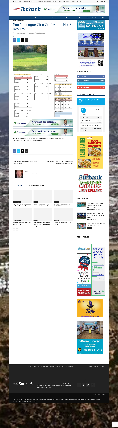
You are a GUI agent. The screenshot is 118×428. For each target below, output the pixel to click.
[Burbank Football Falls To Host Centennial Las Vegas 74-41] (43, 196)
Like (103, 76)
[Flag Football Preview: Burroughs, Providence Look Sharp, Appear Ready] (43, 214)
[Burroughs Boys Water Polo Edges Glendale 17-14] (22, 214)
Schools (45, 18)
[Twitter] (102, 1)
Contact (54, 1)
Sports (37, 18)
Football (36, 202)
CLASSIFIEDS (79, 1)
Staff (15, 36)
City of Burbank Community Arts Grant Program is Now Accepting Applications (59, 162)
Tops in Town (60, 366)
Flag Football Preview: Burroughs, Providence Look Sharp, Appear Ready (42, 224)
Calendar (73, 1)
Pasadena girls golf (37, 140)
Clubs (73, 18)
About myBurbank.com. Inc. (44, 1)
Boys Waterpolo (16, 202)
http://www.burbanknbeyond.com (32, 173)
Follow (102, 80)
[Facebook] (98, 1)
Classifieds (95, 18)
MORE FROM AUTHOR (36, 186)
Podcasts (81, 18)
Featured (53, 18)
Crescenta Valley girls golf (56, 138)
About (90, 366)
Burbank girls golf (32, 138)
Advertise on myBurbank (63, 1)
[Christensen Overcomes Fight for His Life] (63, 214)
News (21, 18)
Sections (22, 20)
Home (15, 18)
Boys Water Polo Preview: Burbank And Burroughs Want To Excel (95, 213)
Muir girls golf (27, 140)
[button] (103, 18)
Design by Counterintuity (99, 395)
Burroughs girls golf (43, 138)
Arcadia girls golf (22, 138)
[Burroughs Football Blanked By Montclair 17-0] (63, 196)
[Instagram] (100, 1)
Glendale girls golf (18, 140)
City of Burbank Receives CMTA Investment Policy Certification (25, 162)
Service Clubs (69, 366)
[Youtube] (104, 1)
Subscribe (101, 87)
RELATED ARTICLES (20, 186)
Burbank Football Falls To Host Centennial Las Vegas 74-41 (96, 223)
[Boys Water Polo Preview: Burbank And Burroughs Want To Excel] (22, 196)
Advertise (102, 366)
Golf (18, 20)
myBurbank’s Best (64, 18)
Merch (88, 18)
